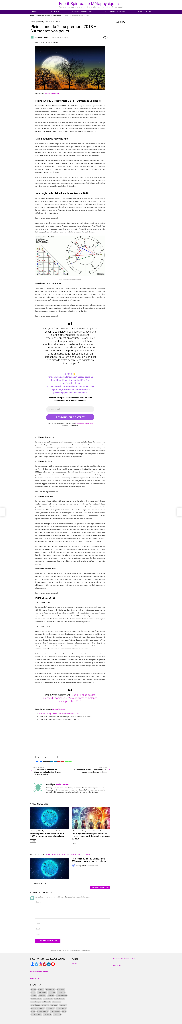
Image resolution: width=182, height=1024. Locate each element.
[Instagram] (40, 964)
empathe (43, 995)
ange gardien (51, 989)
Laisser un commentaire (100, 887)
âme (64, 1011)
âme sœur (48, 1014)
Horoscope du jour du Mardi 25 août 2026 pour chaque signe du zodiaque (47, 834)
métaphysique (60, 999)
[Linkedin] (53, 761)
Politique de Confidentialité (39, 972)
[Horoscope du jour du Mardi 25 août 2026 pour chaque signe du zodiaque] (49, 818)
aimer (34, 989)
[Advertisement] (70, 737)
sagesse (63, 1005)
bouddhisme (42, 992)
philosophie (47, 1002)
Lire (33, 841)
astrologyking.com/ (58, 709)
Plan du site (117, 965)
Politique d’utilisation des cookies (124, 959)
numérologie (36, 1002)
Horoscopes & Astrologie (115, 12)
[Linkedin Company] (49, 964)
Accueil (34, 12)
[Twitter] (36, 964)
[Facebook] (39, 761)
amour (41, 989)
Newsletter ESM (144, 12)
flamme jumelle (62, 995)
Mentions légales (35, 978)
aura (33, 992)
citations (52, 992)
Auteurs (74, 963)
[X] (46, 761)
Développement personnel (82, 12)
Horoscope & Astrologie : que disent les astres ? (45, 831)
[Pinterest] (60, 761)
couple (34, 995)
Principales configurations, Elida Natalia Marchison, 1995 (59, 714)
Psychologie (36, 1005)
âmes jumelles (36, 1014)
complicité (62, 992)
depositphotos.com (52, 94)
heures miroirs (36, 999)
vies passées (56, 1011)
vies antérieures (43, 1011)
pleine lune (57, 1002)
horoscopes (48, 999)
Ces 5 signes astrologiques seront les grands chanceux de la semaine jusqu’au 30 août (91, 836)
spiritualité (51, 1008)
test (33, 1011)
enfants (51, 995)
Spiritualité (54, 12)
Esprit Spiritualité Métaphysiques (89, 3)
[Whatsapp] (68, 761)
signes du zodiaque (38, 1008)
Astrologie (61, 989)
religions (54, 1005)
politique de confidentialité (84, 423)
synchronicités (62, 1008)
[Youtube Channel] (53, 964)
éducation (58, 1014)
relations (46, 1005)
